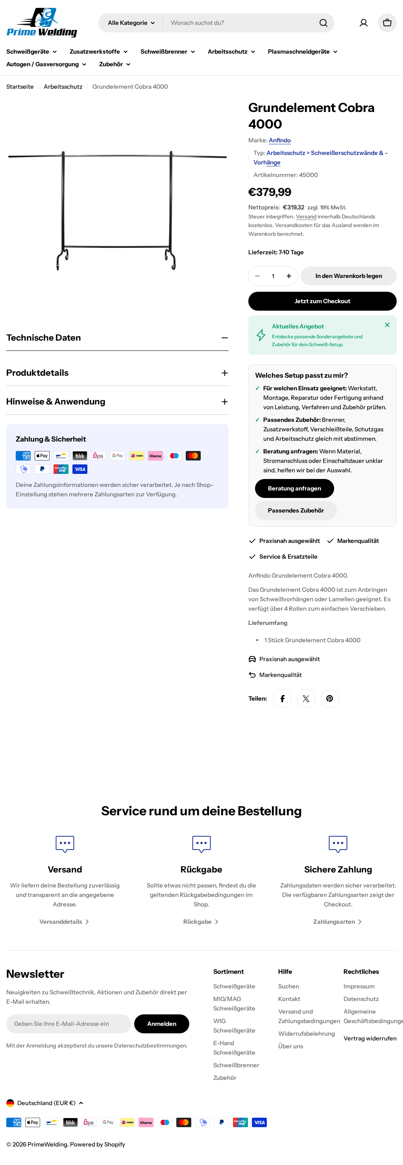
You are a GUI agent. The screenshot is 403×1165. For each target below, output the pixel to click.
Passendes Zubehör (296, 510)
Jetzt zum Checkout (322, 301)
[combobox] (216, 22)
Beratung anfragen (294, 488)
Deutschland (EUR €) (46, 1103)
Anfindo (280, 140)
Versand (306, 216)
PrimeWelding (47, 1144)
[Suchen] (323, 23)
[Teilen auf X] (306, 698)
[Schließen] (387, 324)
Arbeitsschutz (63, 86)
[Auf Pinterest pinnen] (329, 698)
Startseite (20, 86)
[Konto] (363, 23)
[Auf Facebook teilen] (282, 698)
